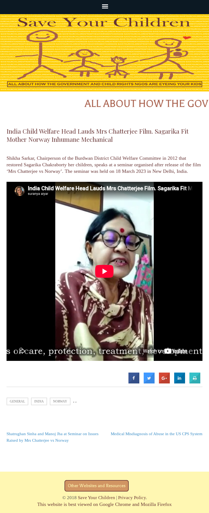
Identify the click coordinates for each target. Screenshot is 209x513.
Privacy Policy (132, 497)
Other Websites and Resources (96, 485)
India (39, 401)
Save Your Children (96, 497)
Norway (60, 401)
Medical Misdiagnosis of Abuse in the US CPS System (156, 434)
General (17, 401)
